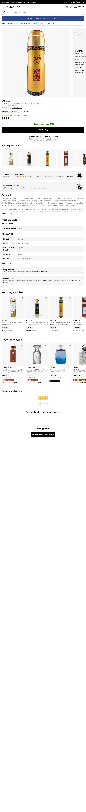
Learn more (69, 176)
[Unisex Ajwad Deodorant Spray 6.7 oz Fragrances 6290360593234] (81, 33)
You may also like (10, 145)
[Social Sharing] (76, 33)
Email (49, 280)
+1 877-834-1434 (40, 280)
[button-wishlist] (79, 7)
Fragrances (10, 23)
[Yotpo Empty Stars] (6, 108)
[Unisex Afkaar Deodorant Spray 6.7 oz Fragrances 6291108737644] (22, 298)
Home (3, 23)
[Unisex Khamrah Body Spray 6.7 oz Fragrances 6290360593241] (46, 298)
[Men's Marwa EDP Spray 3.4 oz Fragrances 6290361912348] (46, 345)
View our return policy (39, 271)
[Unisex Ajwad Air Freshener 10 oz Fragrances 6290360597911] (70, 298)
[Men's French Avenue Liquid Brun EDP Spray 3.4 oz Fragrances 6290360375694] (22, 345)
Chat (55, 280)
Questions (19, 391)
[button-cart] (83, 7)
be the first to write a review (43, 434)
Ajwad (23, 23)
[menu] (3, 7)
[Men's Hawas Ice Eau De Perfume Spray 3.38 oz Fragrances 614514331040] (70, 345)
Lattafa (17, 23)
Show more (6, 213)
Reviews (7, 391)
